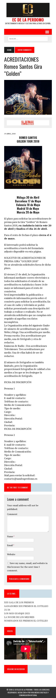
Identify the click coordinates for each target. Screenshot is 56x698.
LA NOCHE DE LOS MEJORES (19, 617)
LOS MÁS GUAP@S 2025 (17, 613)
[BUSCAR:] (28, 38)
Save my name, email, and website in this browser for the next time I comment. (27, 567)
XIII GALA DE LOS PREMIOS (19, 602)
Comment (12, 514)
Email (10, 545)
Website (11, 554)
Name (10, 536)
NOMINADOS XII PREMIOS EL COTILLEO (26, 620)
